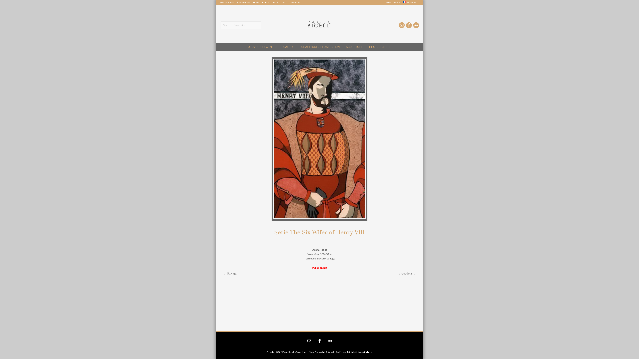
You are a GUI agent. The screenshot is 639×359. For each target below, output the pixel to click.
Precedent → (407, 274)
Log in (370, 352)
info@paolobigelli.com (334, 352)
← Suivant (230, 274)
